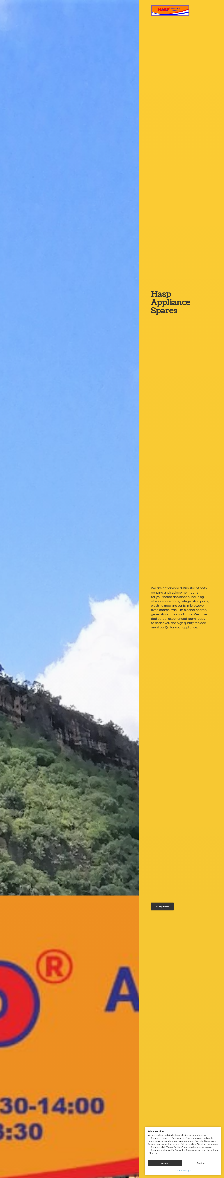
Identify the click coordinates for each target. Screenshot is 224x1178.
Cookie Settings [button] (183, 1170)
